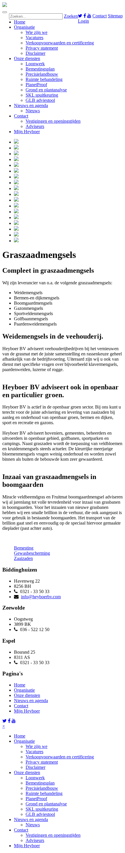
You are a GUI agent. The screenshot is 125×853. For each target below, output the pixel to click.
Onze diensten (27, 58)
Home (19, 21)
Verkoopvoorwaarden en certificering (60, 42)
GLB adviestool (40, 100)
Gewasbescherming (32, 553)
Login (83, 21)
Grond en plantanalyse (46, 89)
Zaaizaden (23, 558)
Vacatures (34, 37)
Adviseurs (35, 126)
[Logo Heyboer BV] (4, 5)
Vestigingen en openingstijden (53, 121)
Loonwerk (35, 63)
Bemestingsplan (40, 68)
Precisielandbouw (42, 74)
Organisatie (24, 27)
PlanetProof (36, 84)
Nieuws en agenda (31, 105)
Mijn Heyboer (27, 131)
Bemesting (23, 547)
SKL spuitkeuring (42, 95)
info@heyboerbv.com (41, 596)
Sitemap (115, 15)
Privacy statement (42, 48)
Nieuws (33, 110)
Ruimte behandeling (44, 79)
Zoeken (71, 16)
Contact (99, 15)
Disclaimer (35, 53)
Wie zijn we (36, 32)
